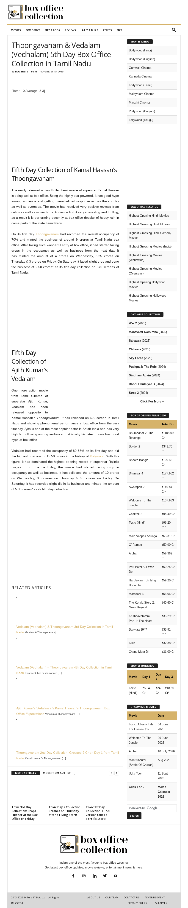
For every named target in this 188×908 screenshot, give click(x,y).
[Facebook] (73, 876)
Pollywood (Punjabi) (142, 111)
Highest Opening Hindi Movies (149, 215)
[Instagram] (84, 876)
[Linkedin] (94, 876)
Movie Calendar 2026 (164, 791)
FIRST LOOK (52, 30)
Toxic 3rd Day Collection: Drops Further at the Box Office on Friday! (24, 813)
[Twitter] (105, 876)
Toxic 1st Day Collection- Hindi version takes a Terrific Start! (98, 813)
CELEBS (107, 30)
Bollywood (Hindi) (140, 50)
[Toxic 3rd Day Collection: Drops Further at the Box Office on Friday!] (28, 791)
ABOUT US (93, 897)
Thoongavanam (47, 234)
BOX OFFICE (32, 30)
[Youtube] (115, 876)
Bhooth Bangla (138, 460)
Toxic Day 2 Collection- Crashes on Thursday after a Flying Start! (65, 811)
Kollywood (97, 456)
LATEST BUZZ (89, 30)
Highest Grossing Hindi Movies (149, 224)
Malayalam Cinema (141, 94)
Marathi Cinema (139, 102)
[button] (174, 30)
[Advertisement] (122, 12)
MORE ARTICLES (25, 773)
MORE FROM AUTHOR (57, 773)
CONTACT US (131, 897)
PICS (119, 30)
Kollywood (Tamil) (140, 85)
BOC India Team (26, 71)
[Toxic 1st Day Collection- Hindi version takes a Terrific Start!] (102, 791)
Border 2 (134, 446)
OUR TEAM (111, 897)
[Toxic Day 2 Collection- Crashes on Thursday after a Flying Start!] (65, 791)
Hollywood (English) (142, 59)
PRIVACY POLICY (137, 903)
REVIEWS (70, 30)
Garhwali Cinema (140, 67)
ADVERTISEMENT (155, 897)
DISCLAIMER (160, 903)
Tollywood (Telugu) (141, 120)
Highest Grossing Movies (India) (150, 246)
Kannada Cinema (140, 76)
